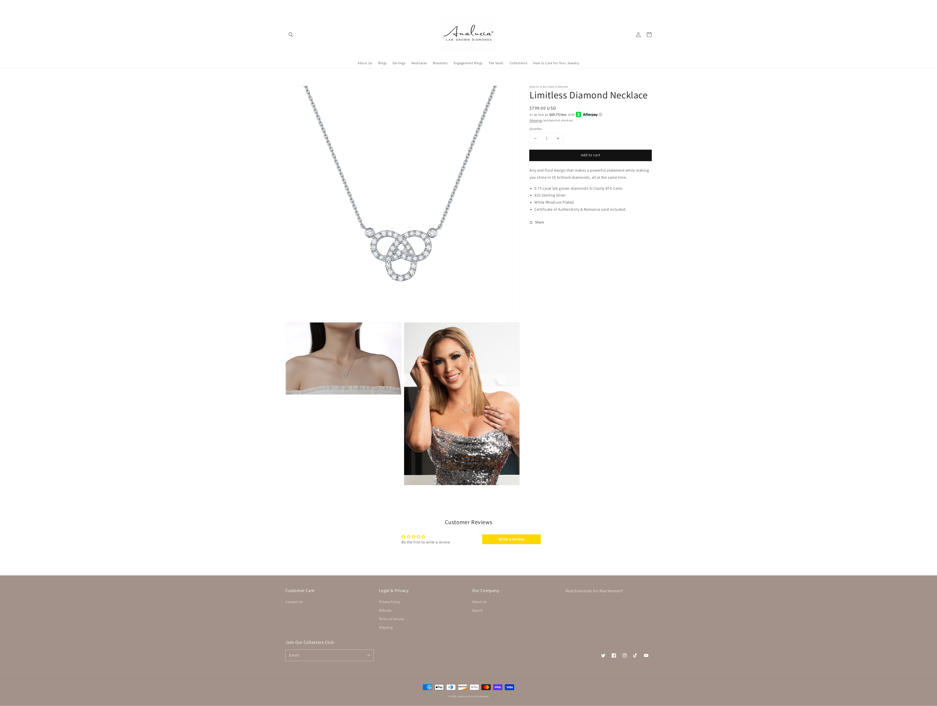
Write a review (511, 539)
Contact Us (294, 602)
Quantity (536, 129)
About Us (479, 602)
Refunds (385, 610)
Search (477, 610)
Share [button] (539, 222)
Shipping (536, 120)
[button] (290, 34)
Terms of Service (392, 619)
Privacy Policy (389, 602)
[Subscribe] (368, 655)
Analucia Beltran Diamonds (473, 696)
